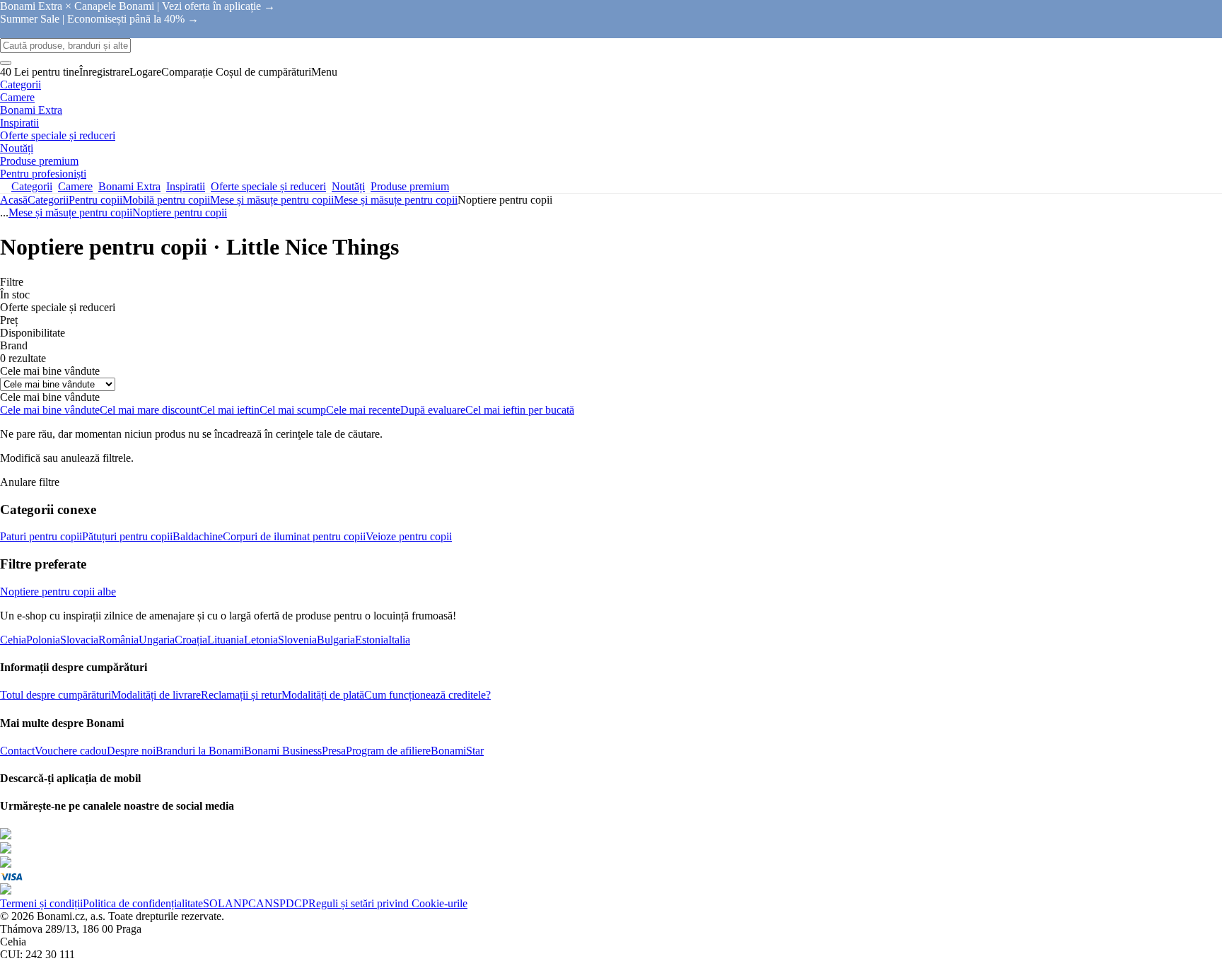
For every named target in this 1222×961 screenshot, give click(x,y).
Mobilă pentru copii (166, 200)
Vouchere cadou (71, 751)
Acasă (14, 200)
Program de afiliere (388, 751)
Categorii (48, 200)
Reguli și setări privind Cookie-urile (387, 903)
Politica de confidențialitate (143, 903)
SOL (214, 903)
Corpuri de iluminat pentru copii (294, 536)
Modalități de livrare (156, 695)
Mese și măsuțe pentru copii (396, 200)
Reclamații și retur (241, 695)
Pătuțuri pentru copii (127, 536)
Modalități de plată (322, 695)
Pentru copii (95, 200)
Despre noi (131, 751)
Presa (334, 751)
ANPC (240, 903)
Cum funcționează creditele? (427, 695)
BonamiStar (457, 751)
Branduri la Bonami (200, 751)
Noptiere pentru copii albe (58, 592)
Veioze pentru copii (409, 536)
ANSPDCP (282, 903)
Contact (17, 751)
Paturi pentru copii (41, 536)
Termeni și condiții (41, 903)
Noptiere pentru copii (179, 212)
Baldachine (198, 536)
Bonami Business (283, 751)
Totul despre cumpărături (55, 695)
